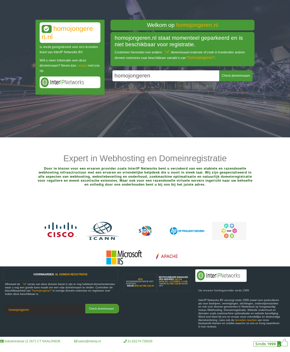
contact (82, 65)
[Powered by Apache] (168, 257)
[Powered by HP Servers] (187, 230)
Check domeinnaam (101, 308)
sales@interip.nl (89, 341)
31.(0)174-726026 (139, 341)
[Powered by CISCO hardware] (61, 230)
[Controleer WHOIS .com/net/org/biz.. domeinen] (103, 230)
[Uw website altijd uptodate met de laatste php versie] (229, 230)
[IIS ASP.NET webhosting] (124, 257)
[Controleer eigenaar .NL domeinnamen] (145, 230)
